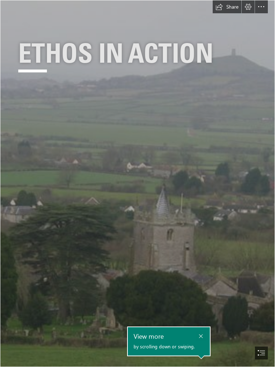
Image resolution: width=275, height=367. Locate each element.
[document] (137, 183)
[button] (227, 6)
